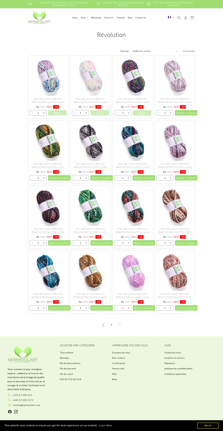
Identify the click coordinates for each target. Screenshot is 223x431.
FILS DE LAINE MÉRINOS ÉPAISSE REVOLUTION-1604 (132, 100)
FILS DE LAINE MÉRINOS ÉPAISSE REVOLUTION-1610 (175, 295)
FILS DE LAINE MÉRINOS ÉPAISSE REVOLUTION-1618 (175, 165)
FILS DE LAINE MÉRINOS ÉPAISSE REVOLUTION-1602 (90, 230)
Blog (114, 379)
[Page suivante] (119, 324)
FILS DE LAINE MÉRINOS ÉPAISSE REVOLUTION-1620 (48, 230)
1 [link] (103, 324)
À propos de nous (121, 352)
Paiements (169, 363)
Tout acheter (67, 352)
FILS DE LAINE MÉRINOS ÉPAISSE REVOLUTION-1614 (132, 165)
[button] (179, 17)
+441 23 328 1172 (23, 400)
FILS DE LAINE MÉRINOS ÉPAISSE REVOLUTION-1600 (90, 165)
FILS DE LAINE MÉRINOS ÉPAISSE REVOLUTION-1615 (132, 295)
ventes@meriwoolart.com (26, 405)
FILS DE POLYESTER (70, 379)
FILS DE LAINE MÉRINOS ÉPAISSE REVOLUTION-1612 (48, 165)
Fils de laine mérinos (70, 363)
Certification (118, 363)
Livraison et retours (174, 358)
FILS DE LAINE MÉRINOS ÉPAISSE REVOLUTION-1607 (175, 230)
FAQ (114, 374)
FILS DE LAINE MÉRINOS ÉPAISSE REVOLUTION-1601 (48, 295)
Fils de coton (66, 374)
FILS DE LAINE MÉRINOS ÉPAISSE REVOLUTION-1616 (132, 230)
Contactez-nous (172, 352)
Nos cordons (118, 358)
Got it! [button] (208, 425)
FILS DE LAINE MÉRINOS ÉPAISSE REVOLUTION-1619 (48, 100)
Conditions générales (175, 374)
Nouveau (64, 358)
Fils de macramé (68, 368)
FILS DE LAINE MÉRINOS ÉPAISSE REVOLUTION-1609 (90, 100)
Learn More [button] (105, 425)
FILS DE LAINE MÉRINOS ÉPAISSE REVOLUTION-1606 (175, 100)
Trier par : (125, 51)
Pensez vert (118, 368)
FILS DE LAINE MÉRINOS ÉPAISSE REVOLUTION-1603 (90, 295)
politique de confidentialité (178, 368)
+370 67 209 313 (22, 395)
